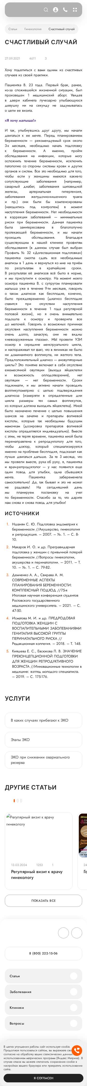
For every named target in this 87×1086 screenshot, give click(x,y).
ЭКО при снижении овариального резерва (40, 759)
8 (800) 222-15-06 (64, 10)
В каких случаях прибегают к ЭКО (39, 720)
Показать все (43, 900)
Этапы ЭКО (20, 739)
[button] (14, 800)
